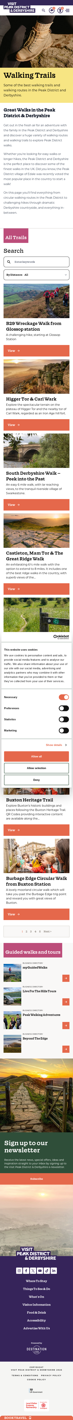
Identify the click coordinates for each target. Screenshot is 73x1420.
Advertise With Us (36, 1328)
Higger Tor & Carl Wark (31, 399)
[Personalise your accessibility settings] (60, 10)
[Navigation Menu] (67, 10)
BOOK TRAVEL (15, 1418)
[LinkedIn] (54, 1271)
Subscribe (36, 1179)
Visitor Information (37, 1305)
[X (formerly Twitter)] (33, 1271)
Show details (54, 744)
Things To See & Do (36, 1289)
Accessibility (36, 1320)
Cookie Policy (36, 1379)
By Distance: (14, 275)
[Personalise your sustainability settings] (52, 10)
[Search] (43, 10)
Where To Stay (36, 1281)
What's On (36, 1297)
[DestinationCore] (36, 1348)
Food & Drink (36, 1312)
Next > (47, 931)
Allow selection (36, 768)
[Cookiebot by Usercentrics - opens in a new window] (53, 637)
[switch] (64, 708)
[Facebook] (26, 1271)
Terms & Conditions (25, 1375)
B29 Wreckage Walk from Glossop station (33, 326)
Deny (36, 779)
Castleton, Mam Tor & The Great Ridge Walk (34, 556)
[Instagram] (19, 1271)
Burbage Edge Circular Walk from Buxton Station (36, 881)
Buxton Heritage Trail (29, 800)
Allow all (36, 756)
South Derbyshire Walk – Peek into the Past (33, 476)
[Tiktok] (47, 1271)
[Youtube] (40, 1271)
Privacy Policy (51, 1375)
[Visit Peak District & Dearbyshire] (19, 7)
